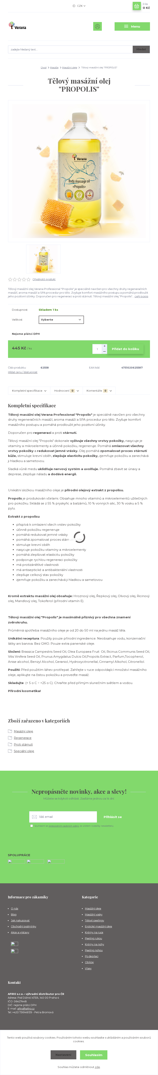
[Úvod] (29, 26)
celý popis (141, 296)
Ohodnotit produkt (44, 279)
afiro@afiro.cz (26, 1008)
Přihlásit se (113, 817)
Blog (13, 914)
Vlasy (88, 968)
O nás (14, 908)
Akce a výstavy (20, 932)
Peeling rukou (93, 938)
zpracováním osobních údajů (64, 826)
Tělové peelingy (94, 920)
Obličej (89, 962)
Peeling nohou (94, 950)
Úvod (43, 67)
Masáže (54, 67)
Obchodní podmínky (23, 926)
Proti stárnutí (23, 744)
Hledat (141, 49)
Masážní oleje (69, 67)
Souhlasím (93, 1055)
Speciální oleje (24, 751)
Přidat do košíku (125, 349)
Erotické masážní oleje (98, 926)
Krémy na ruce (94, 932)
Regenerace (22, 738)
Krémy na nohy (94, 944)
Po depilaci (91, 956)
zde (97, 1067)
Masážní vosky (93, 914)
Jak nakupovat (20, 920)
